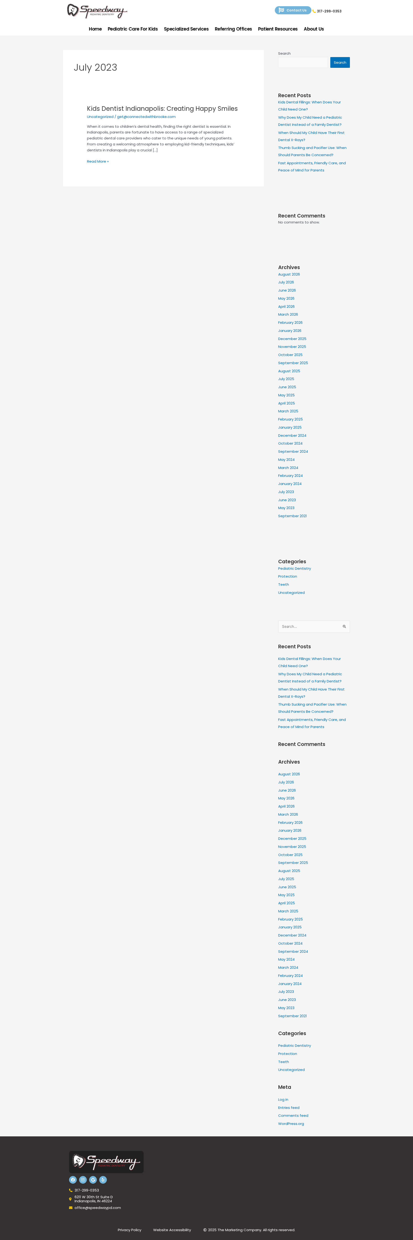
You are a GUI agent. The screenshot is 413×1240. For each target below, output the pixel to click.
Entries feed (288, 1107)
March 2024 (288, 467)
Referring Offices (233, 29)
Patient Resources (278, 29)
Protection (287, 576)
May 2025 (286, 395)
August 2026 (289, 274)
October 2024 (290, 443)
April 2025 (286, 403)
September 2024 (293, 451)
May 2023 (286, 507)
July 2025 (286, 378)
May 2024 (286, 459)
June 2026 (287, 290)
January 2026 (289, 330)
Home (95, 29)
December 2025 (292, 338)
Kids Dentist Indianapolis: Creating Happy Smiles (162, 108)
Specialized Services (186, 29)
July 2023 (286, 491)
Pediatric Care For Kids (133, 29)
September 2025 (293, 362)
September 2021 (292, 515)
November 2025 (292, 346)
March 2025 (288, 411)
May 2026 (286, 298)
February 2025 (290, 419)
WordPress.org (291, 1123)
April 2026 (286, 306)
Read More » (98, 161)
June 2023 (287, 499)
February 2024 (290, 475)
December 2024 (292, 435)
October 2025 (290, 354)
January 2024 (290, 483)
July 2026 (286, 282)
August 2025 (289, 370)
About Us (314, 29)
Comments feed (293, 1115)
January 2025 (290, 427)
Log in (283, 1099)
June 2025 (287, 386)
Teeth (283, 584)
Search (284, 53)
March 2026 (288, 314)
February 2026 (290, 322)
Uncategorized (100, 116)
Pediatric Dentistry (294, 568)
